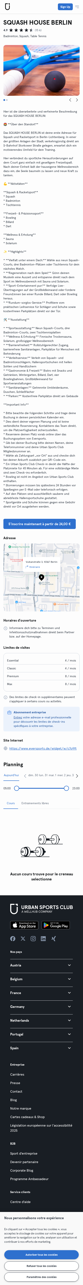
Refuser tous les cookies (42, 1266)
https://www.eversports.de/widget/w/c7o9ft (43, 748)
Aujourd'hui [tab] (11, 775)
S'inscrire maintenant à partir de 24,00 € (40, 524)
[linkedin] (43, 938)
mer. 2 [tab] (61, 775)
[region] (41, 1248)
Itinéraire (34, 566)
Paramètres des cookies (42, 1277)
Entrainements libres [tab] (35, 803)
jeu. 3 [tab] (70, 775)
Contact (16, 1091)
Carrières (17, 1074)
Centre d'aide (20, 1202)
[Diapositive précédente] (70, 100)
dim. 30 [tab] (33, 775)
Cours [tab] (11, 803)
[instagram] (33, 938)
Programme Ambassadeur (29, 1179)
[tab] (4, 100)
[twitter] (23, 938)
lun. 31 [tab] (43, 775)
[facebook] (12, 938)
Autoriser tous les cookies (42, 1254)
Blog (13, 1100)
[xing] (53, 938)
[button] (41, 965)
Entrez (18, 717)
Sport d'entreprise (23, 1153)
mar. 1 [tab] (52, 775)
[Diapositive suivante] (77, 100)
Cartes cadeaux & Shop (27, 1117)
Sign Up (65, 7)
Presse (15, 1083)
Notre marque (20, 1108)
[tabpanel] (41, 848)
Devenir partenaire (24, 1162)
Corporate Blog (21, 1170)
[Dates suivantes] (77, 776)
